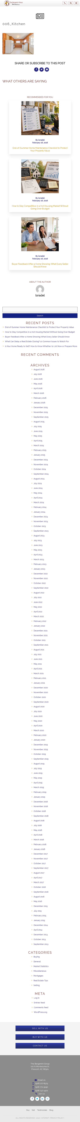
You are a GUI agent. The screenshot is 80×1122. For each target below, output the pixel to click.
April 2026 (38, 388)
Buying (37, 957)
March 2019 (39, 787)
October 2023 (40, 526)
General (37, 961)
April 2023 (38, 555)
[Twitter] (37, 1099)
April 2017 (38, 878)
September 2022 (41, 588)
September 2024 (41, 474)
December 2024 (41, 460)
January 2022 (39, 626)
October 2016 (40, 887)
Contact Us (40, 1046)
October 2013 (40, 939)
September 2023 (41, 531)
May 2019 (38, 778)
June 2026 (38, 379)
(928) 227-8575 (41, 1083)
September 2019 (41, 759)
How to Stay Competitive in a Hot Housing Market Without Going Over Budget (40, 332)
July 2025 (38, 426)
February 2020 (40, 735)
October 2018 (40, 811)
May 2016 (38, 901)
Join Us (41, 1094)
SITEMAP (45, 1118)
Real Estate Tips (41, 980)
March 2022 (39, 616)
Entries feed (39, 1003)
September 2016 (41, 892)
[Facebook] (32, 1099)
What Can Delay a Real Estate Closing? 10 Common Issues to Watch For (37, 341)
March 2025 (39, 445)
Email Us (41, 1080)
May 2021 (38, 664)
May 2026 (38, 384)
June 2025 (38, 431)
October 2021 (40, 640)
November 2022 (41, 578)
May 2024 (38, 493)
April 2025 (38, 441)
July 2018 (38, 825)
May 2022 (38, 607)
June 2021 (38, 659)
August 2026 (39, 369)
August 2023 (39, 536)
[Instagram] (47, 1099)
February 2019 (40, 792)
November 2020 (41, 692)
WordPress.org (40, 1012)
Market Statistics (41, 966)
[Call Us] (64, 3)
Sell (33, 1110)
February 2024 (40, 507)
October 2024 (40, 469)
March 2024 (39, 502)
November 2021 (41, 635)
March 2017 (39, 882)
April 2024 (38, 498)
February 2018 (40, 844)
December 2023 (41, 517)
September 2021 (41, 645)
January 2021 (39, 683)
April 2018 (38, 835)
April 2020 (38, 726)
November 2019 (41, 749)
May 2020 (38, 721)
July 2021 (37, 654)
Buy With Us (40, 1037)
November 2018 (41, 806)
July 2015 (38, 911)
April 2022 (38, 612)
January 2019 (39, 797)
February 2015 (40, 915)
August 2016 (39, 897)
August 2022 (39, 593)
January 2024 (39, 512)
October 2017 (40, 863)
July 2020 (38, 711)
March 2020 (39, 730)
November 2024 (41, 464)
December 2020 (41, 688)
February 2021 (40, 678)
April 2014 (38, 930)
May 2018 (38, 830)
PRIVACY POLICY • (57, 1118)
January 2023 (39, 569)
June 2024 (38, 488)
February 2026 (40, 398)
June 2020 (38, 716)
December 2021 (41, 631)
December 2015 (41, 906)
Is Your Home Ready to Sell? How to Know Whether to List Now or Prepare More (41, 346)
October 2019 (40, 754)
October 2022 (40, 583)
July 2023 (38, 540)
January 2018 (39, 849)
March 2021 (39, 673)
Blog (51, 1110)
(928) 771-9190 (41, 1087)
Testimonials (42, 1110)
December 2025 (41, 407)
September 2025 (41, 417)
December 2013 (41, 934)
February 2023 (40, 564)
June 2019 (38, 773)
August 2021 (39, 650)
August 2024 (39, 479)
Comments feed (41, 1007)
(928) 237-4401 (41, 1090)
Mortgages (38, 976)
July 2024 (38, 483)
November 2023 (41, 521)
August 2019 (39, 764)
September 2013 (41, 944)
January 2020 (39, 740)
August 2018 (39, 820)
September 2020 (41, 702)
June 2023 (38, 545)
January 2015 (39, 920)
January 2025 (39, 455)
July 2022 (38, 597)
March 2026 (39, 393)
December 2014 (41, 925)
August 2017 (39, 873)
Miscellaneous (40, 971)
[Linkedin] (42, 1099)
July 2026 (38, 374)
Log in (36, 998)
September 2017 (41, 868)
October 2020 (40, 697)
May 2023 (38, 550)
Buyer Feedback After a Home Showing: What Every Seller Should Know (37, 337)
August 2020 (39, 706)
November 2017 (41, 859)
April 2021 (38, 669)
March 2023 (39, 559)
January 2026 (39, 403)
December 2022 (41, 574)
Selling (37, 985)
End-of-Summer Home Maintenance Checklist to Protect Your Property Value (39, 327)
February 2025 (40, 450)
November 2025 (41, 412)
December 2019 (41, 745)
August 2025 (39, 422)
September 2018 (41, 816)
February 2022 (40, 621)
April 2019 (38, 783)
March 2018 (39, 840)
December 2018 (41, 802)
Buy (27, 1110)
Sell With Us (40, 1028)
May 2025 (38, 436)
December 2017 (41, 854)
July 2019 (38, 768)
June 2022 (38, 602)
